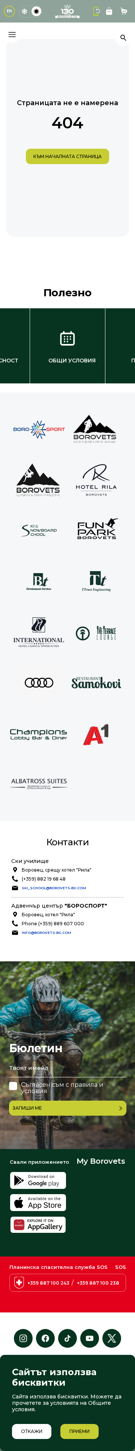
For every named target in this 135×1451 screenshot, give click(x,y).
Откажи (31, 1431)
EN (9, 11)
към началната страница (67, 156)
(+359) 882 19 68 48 (44, 879)
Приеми (79, 1431)
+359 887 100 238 (98, 1283)
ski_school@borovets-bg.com (54, 888)
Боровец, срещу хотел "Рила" (57, 870)
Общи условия (72, 360)
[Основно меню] (12, 34)
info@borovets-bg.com (46, 933)
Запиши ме (27, 1108)
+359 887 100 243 (48, 1283)
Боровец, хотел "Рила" (48, 914)
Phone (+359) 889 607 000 (53, 923)
